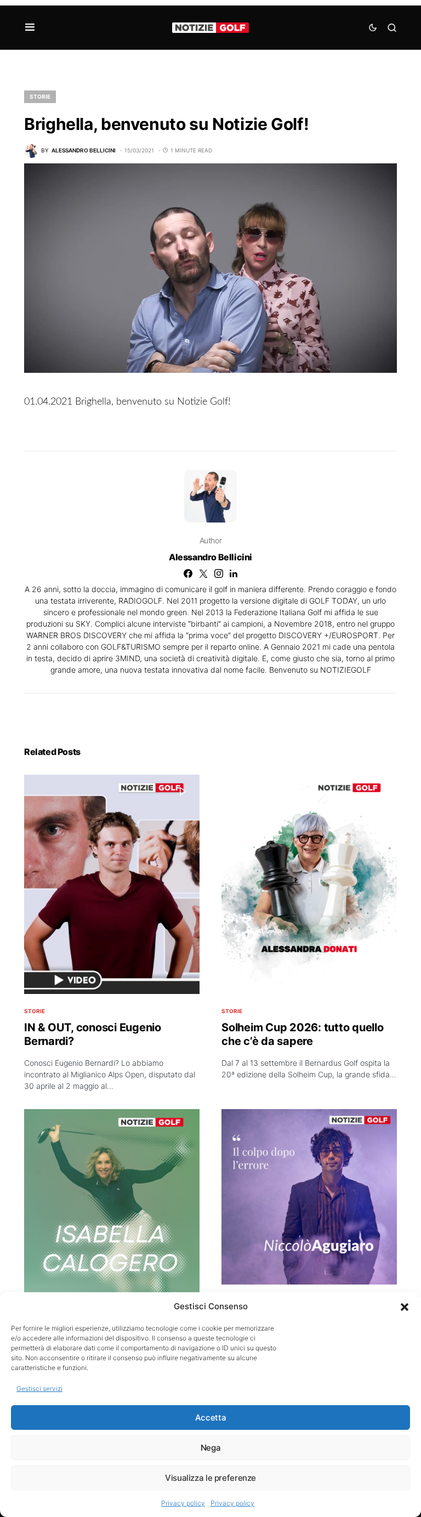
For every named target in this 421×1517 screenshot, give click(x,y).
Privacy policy (183, 1503)
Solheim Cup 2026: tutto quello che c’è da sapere (302, 1034)
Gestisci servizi (39, 1388)
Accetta (210, 1417)
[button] (404, 1306)
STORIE (40, 96)
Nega (211, 1447)
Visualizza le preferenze (210, 1478)
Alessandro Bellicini (210, 557)
